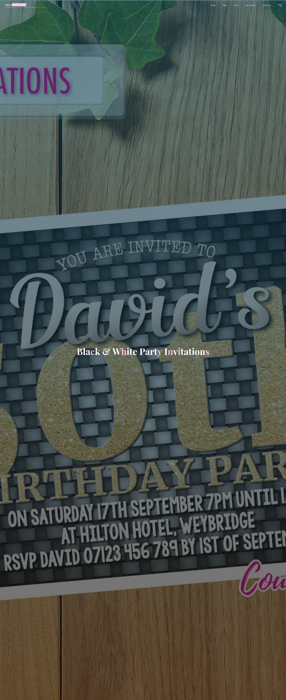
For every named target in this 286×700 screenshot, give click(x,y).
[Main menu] (280, 5)
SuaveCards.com (15, 4)
